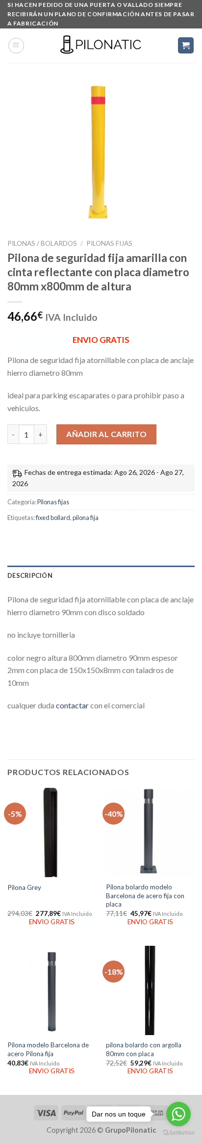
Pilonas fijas (109, 243)
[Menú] (16, 45)
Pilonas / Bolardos (42, 243)
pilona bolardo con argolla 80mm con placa (143, 1049)
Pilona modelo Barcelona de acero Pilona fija (48, 1049)
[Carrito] (186, 45)
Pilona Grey (24, 887)
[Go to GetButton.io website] (178, 1133)
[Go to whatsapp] (178, 1114)
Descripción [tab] (29, 575)
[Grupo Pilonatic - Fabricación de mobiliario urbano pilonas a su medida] (101, 45)
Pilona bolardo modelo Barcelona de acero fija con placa (145, 895)
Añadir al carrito (106, 434)
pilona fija (86, 517)
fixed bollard (53, 517)
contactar (72, 705)
